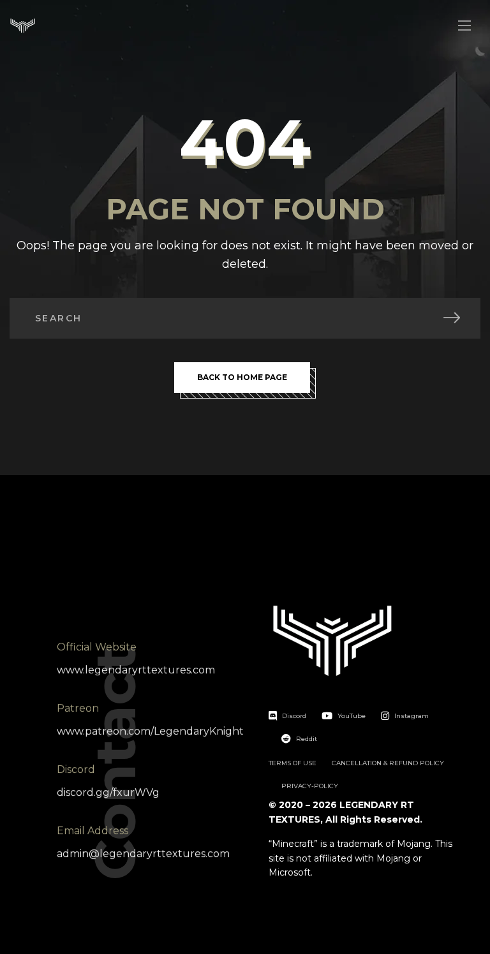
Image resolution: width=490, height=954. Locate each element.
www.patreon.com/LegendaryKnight (150, 731)
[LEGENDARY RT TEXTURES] (23, 26)
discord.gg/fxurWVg (108, 792)
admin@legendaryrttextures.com (143, 854)
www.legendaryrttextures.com (136, 670)
